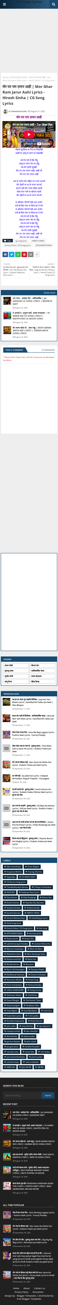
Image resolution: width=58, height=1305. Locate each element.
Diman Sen (47, 897)
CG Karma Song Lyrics (16, 882)
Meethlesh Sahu (14, 954)
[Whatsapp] (18, 254)
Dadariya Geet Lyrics (30, 892)
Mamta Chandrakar (15, 949)
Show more (49, 292)
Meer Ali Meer (36, 949)
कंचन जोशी (9, 665)
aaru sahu (11, 1026)
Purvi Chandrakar (14, 985)
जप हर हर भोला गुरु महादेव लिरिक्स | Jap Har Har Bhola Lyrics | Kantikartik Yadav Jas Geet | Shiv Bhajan (32, 702)
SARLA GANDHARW (15, 990)
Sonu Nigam (12, 1010)
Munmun (29, 964)
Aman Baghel (33, 866)
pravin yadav (36, 1057)
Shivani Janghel (13, 1005)
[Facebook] (5, 254)
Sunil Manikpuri (30, 1010)
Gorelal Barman (13, 913)
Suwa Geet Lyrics (14, 1015)
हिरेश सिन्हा (35, 681)
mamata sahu (13, 1051)
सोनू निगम (8, 681)
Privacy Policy (21, 1292)
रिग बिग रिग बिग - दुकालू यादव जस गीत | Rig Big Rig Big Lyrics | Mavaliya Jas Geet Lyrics (32, 1241)
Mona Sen (32, 959)
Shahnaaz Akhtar (14, 995)
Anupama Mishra (14, 871)
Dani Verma (12, 897)
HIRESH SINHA (38, 240)
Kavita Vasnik (12, 938)
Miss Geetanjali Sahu (36, 954)
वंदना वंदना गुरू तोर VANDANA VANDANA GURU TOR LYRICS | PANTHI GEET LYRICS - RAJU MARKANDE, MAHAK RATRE (33, 1186)
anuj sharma (27, 1026)
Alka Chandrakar (14, 866)
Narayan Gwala (37, 969)
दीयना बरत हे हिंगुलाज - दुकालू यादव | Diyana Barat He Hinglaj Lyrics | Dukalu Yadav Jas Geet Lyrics (32, 841)
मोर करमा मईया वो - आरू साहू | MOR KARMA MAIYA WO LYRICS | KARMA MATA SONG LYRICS (32, 330)
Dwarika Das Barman (34, 902)
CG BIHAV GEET (28, 877)
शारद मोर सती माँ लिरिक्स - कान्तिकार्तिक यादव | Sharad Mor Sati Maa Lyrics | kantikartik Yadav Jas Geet (33, 718)
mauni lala (29, 1051)
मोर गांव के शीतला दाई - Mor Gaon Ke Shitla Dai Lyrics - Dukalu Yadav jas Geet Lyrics (32, 763)
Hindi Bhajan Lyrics (39, 918)
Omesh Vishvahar (38, 974)
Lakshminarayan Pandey (17, 943)
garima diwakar (13, 1041)
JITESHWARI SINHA (18, 77)
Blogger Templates (26, 1295)
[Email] (30, 254)
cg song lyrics (21, 240)
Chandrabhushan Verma (17, 887)
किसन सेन (35, 665)
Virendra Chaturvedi (15, 1021)
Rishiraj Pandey (34, 985)
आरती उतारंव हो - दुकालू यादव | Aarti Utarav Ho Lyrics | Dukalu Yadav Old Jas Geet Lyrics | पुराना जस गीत (32, 792)
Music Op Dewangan (15, 969)
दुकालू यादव (9, 670)
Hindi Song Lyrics (14, 923)
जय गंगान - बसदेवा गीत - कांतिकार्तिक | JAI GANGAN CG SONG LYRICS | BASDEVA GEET (32, 301)
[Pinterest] (24, 254)
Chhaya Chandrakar (42, 887)
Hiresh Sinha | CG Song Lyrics (18, 245)
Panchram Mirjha (14, 979)
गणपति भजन (11, 1067)
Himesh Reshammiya (16, 918)
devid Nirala (12, 1036)
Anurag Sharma (35, 871)
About (27, 1288)
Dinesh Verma (13, 902)
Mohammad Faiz (14, 959)
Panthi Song (33, 979)
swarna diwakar (32, 1062)
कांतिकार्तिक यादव (37, 670)
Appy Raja (11, 877)
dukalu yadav (29, 1036)
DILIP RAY (11, 892)
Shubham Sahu (32, 1005)
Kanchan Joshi (35, 933)
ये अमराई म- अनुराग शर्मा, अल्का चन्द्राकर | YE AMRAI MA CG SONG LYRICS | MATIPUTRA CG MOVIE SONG (31, 315)
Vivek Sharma (36, 1021)
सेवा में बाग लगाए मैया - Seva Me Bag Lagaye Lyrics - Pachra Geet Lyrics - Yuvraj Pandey (33, 733)
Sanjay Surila (35, 990)
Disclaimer (38, 1292)
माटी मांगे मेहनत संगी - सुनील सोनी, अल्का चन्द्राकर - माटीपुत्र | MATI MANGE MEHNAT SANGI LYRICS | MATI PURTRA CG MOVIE (31, 1170)
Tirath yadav (33, 1015)
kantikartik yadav (32, 1046)
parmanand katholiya (16, 1057)
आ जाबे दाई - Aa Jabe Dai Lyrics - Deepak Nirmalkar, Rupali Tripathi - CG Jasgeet (30, 777)
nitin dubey (45, 1051)
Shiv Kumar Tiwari (33, 1000)
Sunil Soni (47, 1010)
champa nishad (13, 1031)
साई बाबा (40, 1067)
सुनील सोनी (9, 676)
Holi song (43, 928)
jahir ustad (31, 1041)
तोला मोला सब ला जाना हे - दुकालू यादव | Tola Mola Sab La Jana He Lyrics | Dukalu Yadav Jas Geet (32, 748)
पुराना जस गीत (26, 1067)
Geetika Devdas (13, 907)
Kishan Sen (29, 938)
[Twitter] (11, 254)
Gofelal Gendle (33, 907)
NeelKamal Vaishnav (15, 974)
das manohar (32, 1031)
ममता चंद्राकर (36, 676)
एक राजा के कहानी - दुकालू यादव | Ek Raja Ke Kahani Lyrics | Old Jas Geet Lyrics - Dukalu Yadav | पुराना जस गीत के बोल (33, 808)
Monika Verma (13, 964)
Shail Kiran (32, 995)
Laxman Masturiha (42, 943)
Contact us (39, 1288)
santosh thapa (13, 1062)
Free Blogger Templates (29, 1298)
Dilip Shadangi (29, 897)
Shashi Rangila (13, 1000)
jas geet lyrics (12, 1046)
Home (5, 77)
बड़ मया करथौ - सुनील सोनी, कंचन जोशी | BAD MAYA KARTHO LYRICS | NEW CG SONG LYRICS (33, 1156)
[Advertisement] (29, 41)
